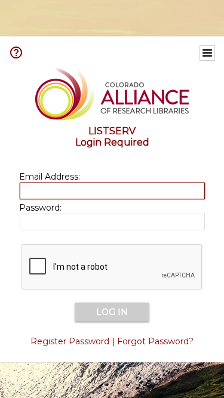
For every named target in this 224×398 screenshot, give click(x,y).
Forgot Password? (155, 341)
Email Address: (49, 176)
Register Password (69, 341)
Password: (40, 207)
